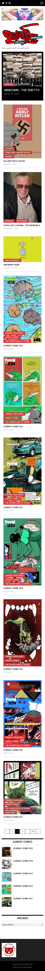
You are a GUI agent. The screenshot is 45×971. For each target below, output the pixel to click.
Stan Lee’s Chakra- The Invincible (21, 225)
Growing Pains (11, 265)
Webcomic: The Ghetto (21, 90)
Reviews (8, 157)
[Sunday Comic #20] (22, 551)
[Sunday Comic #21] (22, 471)
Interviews (22, 221)
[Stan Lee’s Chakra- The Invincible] (22, 197)
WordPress (27, 967)
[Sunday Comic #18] (22, 713)
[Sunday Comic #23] (22, 309)
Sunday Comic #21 (13, 507)
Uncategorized (12, 260)
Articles (9, 84)
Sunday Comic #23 (13, 345)
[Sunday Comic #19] (22, 632)
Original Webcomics (14, 333)
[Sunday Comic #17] (22, 787)
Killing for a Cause (14, 161)
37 (33, 831)
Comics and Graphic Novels (17, 153)
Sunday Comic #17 (13, 817)
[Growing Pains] (22, 249)
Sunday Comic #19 (13, 669)
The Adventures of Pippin (17, 341)
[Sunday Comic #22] (22, 390)
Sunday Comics (12, 337)
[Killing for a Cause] (22, 131)
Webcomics (10, 812)
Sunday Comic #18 (13, 750)
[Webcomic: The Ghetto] (22, 69)
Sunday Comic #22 (13, 426)
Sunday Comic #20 (13, 588)
